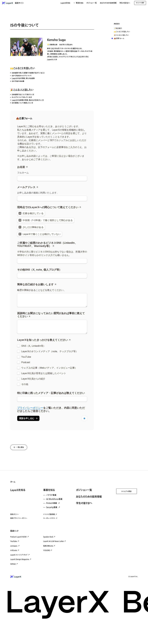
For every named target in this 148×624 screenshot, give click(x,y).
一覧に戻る (20, 447)
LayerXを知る (17, 490)
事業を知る (49, 490)
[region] (125, 31)
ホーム (12, 481)
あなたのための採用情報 (108, 3)
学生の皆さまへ (125, 3)
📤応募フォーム (119, 39)
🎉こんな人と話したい (121, 35)
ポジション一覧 (91, 3)
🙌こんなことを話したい (122, 32)
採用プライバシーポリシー (18, 518)
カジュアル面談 (126, 491)
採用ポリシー (14, 514)
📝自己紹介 (118, 28)
